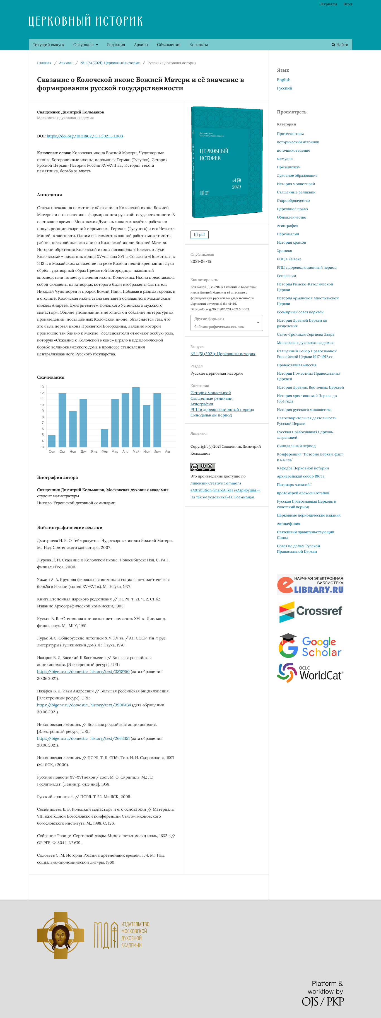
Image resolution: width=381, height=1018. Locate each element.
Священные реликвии (212, 398)
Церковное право (292, 209)
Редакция (116, 44)
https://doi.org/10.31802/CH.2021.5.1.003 (85, 136)
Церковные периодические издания (309, 515)
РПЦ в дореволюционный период (222, 409)
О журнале (84, 44)
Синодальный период (211, 415)
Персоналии (288, 234)
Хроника (284, 250)
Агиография (202, 403)
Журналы (328, 4)
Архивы (141, 44)
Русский (284, 88)
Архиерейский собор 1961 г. (301, 476)
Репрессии (286, 275)
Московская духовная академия (305, 342)
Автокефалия (288, 523)
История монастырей (211, 392)
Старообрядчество (293, 200)
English (283, 79)
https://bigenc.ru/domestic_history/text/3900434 (84, 704)
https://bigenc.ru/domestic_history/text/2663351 (83, 738)
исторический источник (298, 142)
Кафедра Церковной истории (303, 468)
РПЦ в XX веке (289, 259)
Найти (341, 44)
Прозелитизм (289, 167)
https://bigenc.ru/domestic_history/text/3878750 (83, 671)
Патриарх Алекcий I (294, 484)
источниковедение (293, 150)
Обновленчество (291, 217)
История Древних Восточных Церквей (310, 387)
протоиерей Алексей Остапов (303, 493)
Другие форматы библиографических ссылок (219, 322)
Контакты (198, 44)
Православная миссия (296, 365)
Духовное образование (297, 175)
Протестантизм (290, 133)
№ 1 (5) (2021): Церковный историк (110, 62)
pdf (201, 234)
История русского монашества (304, 409)
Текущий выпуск (48, 44)
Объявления (168, 44)
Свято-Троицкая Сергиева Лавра (305, 334)
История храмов (291, 242)
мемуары (285, 158)
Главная (44, 62)
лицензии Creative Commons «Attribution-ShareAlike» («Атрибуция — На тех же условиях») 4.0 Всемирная (225, 490)
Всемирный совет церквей (300, 312)
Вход (348, 4)
